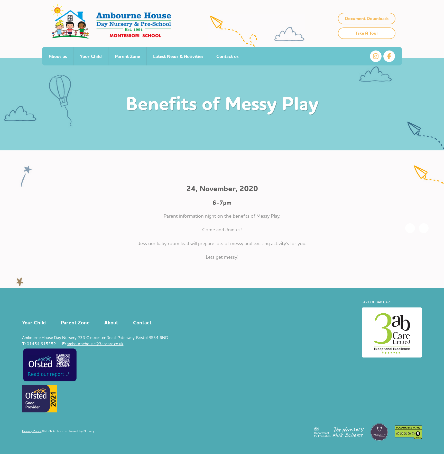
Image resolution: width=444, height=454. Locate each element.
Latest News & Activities (178, 56)
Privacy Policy (31, 431)
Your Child (91, 56)
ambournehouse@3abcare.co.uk (95, 343)
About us (58, 56)
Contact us (227, 56)
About (111, 322)
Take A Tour (366, 33)
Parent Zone (127, 56)
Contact (142, 322)
